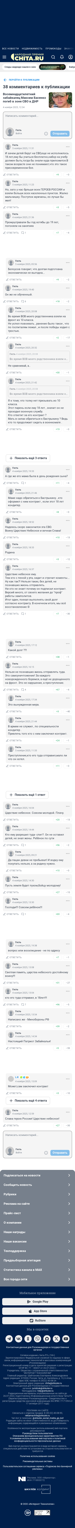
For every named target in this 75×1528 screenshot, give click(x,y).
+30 (58, 372)
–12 (68, 559)
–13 (68, 537)
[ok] (28, 1338)
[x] (56, 1338)
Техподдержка (15, 1251)
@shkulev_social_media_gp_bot (48, 1418)
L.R (17, 1077)
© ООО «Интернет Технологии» (37, 1504)
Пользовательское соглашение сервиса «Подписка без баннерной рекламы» (37, 1467)
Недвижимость (32, 48)
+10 (58, 537)
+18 (58, 301)
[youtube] (66, 1338)
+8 (57, 512)
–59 (68, 1048)
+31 (58, 982)
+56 (58, 845)
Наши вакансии (15, 1241)
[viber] (37, 1338)
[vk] (18, 1338)
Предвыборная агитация (22, 1260)
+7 (57, 232)
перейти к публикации (24, 80)
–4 (67, 232)
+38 (58, 657)
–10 (68, 1093)
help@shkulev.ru (46, 1391)
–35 (68, 1125)
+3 (57, 207)
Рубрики (10, 1194)
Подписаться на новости (22, 1175)
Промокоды (53, 48)
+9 (57, 174)
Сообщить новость (18, 1185)
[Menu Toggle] (4, 57)
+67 (58, 689)
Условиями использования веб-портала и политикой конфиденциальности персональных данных (37, 1439)
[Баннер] (52, 67)
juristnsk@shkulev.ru (42, 1388)
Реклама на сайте (17, 1203)
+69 (58, 914)
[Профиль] (70, 57)
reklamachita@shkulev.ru (37, 1415)
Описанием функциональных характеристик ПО (37, 1436)
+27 (58, 892)
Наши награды (14, 1232)
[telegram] (9, 1338)
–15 (68, 892)
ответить (13, 174)
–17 (68, 337)
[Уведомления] (62, 57)
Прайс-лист (12, 1213)
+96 (58, 1004)
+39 (58, 1026)
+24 (58, 740)
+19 (58, 429)
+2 (57, 337)
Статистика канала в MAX (23, 1270)
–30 (68, 613)
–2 (67, 279)
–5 (67, 207)
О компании (12, 1222)
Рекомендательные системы (37, 1461)
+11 (58, 483)
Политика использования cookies (37, 1456)
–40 (68, 711)
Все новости (10, 48)
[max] (47, 1338)
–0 (67, 174)
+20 (58, 819)
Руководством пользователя (37, 1433)
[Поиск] (53, 57)
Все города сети (15, 1279)
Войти (19, 133)
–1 (67, 372)
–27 (68, 982)
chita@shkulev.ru (53, 1383)
